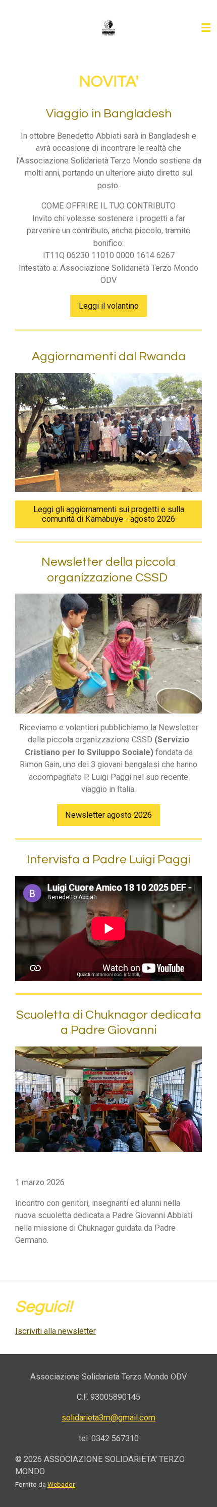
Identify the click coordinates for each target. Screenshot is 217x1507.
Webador (61, 1484)
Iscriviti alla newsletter (55, 1331)
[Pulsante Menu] (206, 28)
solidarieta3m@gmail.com (108, 1417)
